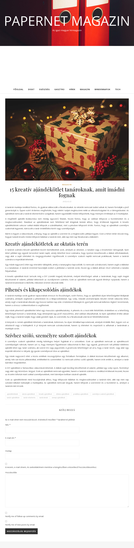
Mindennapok (102, 89)
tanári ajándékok (13, 397)
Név (7, 424)
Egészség (44, 89)
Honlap (8, 451)
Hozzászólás (11, 472)
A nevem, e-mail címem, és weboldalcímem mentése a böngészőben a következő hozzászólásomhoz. (51, 467)
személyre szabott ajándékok (103, 394)
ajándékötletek (12, 394)
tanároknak (43, 397)
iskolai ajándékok (28, 394)
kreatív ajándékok (45, 394)
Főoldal (18, 89)
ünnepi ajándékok (58, 397)
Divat (31, 89)
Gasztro (59, 89)
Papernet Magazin (67, 20)
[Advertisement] (67, 65)
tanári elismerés (29, 397)
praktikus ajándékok (80, 394)
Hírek (72, 89)
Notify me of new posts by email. (20, 524)
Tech (118, 89)
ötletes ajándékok (62, 394)
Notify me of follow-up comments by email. (24, 516)
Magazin (85, 89)
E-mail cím (10, 438)
